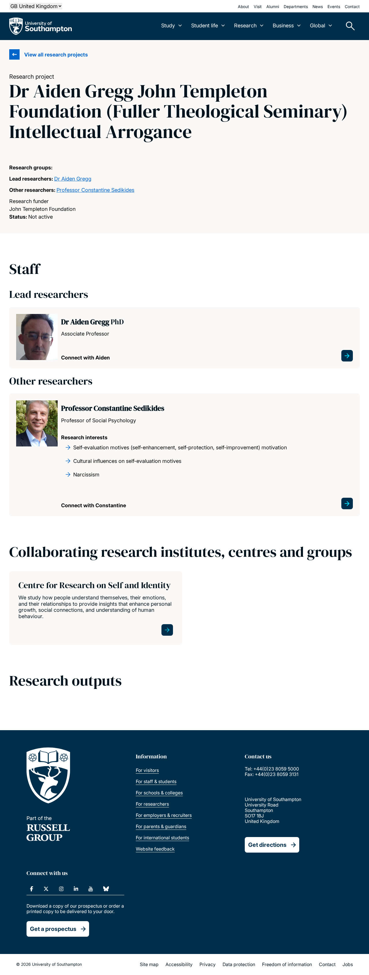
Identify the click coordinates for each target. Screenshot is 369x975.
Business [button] (283, 25)
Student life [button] (204, 25)
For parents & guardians (161, 826)
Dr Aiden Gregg (72, 179)
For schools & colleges (159, 793)
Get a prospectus (53, 928)
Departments (296, 6)
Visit (258, 6)
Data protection (239, 964)
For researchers (152, 804)
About (243, 6)
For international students (162, 837)
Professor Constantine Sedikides (95, 190)
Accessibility (179, 964)
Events (333, 6)
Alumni (272, 6)
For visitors (147, 770)
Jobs (347, 964)
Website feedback (155, 849)
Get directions (267, 844)
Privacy (207, 964)
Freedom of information (287, 964)
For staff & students (156, 781)
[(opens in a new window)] (32, 889)
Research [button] (245, 25)
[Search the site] (348, 26)
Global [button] (317, 25)
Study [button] (168, 25)
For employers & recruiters (164, 815)
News (317, 6)
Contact (352, 6)
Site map (149, 964)
